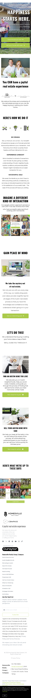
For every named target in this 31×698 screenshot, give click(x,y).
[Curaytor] (10, 550)
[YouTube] (15, 541)
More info (4, 691)
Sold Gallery (5, 594)
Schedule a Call (6, 588)
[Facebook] (3, 541)
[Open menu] (29, 3)
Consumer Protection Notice (11, 682)
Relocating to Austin (7, 563)
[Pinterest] (12, 541)
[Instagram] (19, 541)
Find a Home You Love (8, 557)
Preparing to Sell (6, 577)
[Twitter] (6, 541)
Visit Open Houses (7, 568)
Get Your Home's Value (8, 580)
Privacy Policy (15, 658)
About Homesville (7, 585)
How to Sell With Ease (8, 574)
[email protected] (17, 666)
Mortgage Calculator (7, 591)
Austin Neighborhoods (8, 560)
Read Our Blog (6, 571)
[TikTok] (22, 541)
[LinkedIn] (9, 541)
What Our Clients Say (7, 582)
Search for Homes (7, 565)
